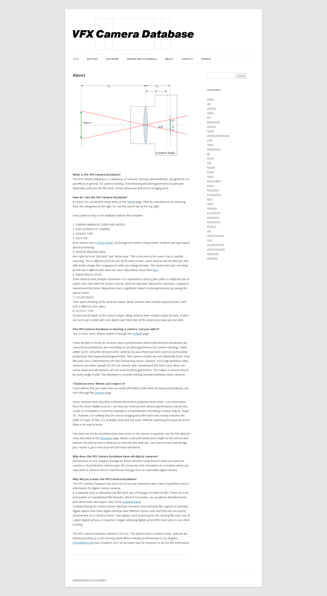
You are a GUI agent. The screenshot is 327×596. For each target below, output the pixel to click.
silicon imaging (215, 235)
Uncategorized (215, 244)
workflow (212, 258)
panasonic (213, 217)
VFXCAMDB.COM (83, 542)
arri (209, 117)
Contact (137, 333)
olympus (212, 208)
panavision (213, 221)
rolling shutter (104, 242)
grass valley (214, 181)
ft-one (210, 171)
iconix (210, 185)
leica (209, 199)
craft (209, 140)
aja (209, 103)
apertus (211, 108)
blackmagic (213, 121)
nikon (210, 203)
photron (211, 226)
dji (208, 153)
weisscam (212, 253)
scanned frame (131, 502)
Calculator (106, 438)
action (210, 99)
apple (210, 112)
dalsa (210, 144)
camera (211, 126)
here (155, 270)
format (211, 167)
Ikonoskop (213, 190)
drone (210, 158)
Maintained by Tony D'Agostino (89, 580)
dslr (209, 162)
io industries (214, 194)
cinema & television (218, 135)
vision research (216, 249)
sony (210, 240)
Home (76, 59)
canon (210, 131)
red (209, 231)
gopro (210, 176)
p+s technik (213, 212)
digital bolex (214, 149)
